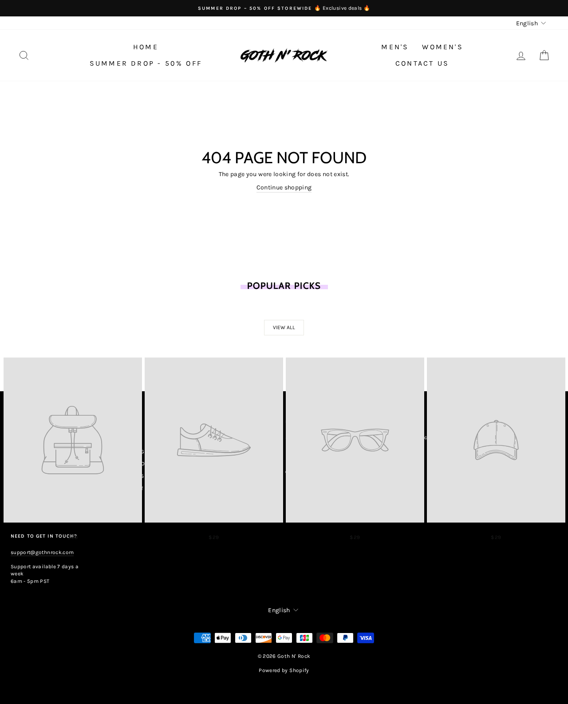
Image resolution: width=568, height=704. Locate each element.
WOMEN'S (442, 47)
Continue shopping (284, 187)
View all (284, 327)
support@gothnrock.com (42, 552)
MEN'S (395, 47)
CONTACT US (422, 63)
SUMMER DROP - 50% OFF (146, 63)
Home (145, 47)
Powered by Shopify (284, 670)
